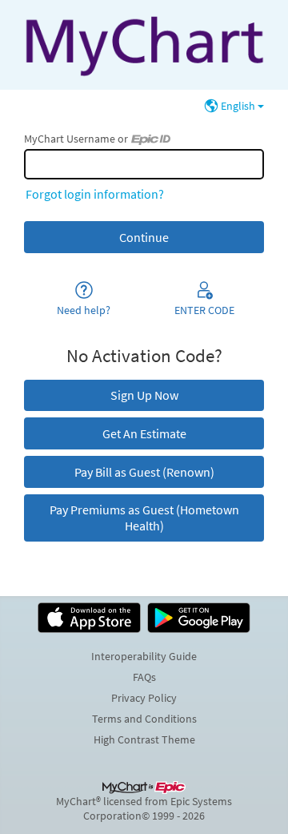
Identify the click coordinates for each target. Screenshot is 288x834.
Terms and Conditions (144, 718)
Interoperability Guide (144, 656)
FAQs (144, 677)
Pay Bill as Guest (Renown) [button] (144, 472)
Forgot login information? (95, 194)
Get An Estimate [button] (144, 433)
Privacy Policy (144, 698)
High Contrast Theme (144, 739)
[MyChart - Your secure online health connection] (143, 44)
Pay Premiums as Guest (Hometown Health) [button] (144, 518)
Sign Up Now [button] (144, 395)
